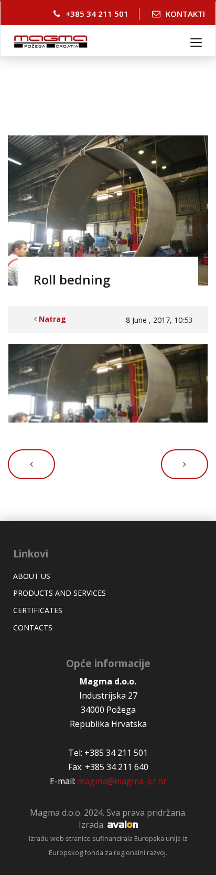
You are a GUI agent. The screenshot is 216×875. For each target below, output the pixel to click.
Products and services (59, 593)
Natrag (51, 319)
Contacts (32, 627)
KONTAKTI (185, 13)
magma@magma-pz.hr (122, 781)
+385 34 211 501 (97, 13)
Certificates (37, 610)
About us (31, 576)
